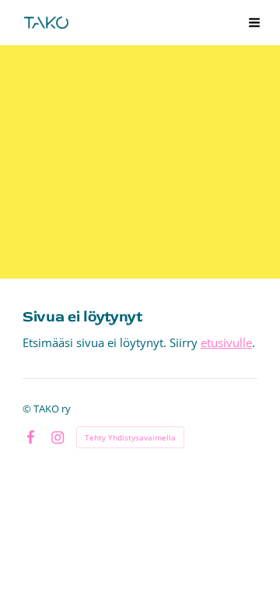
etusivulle (226, 342)
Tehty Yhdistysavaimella (130, 437)
